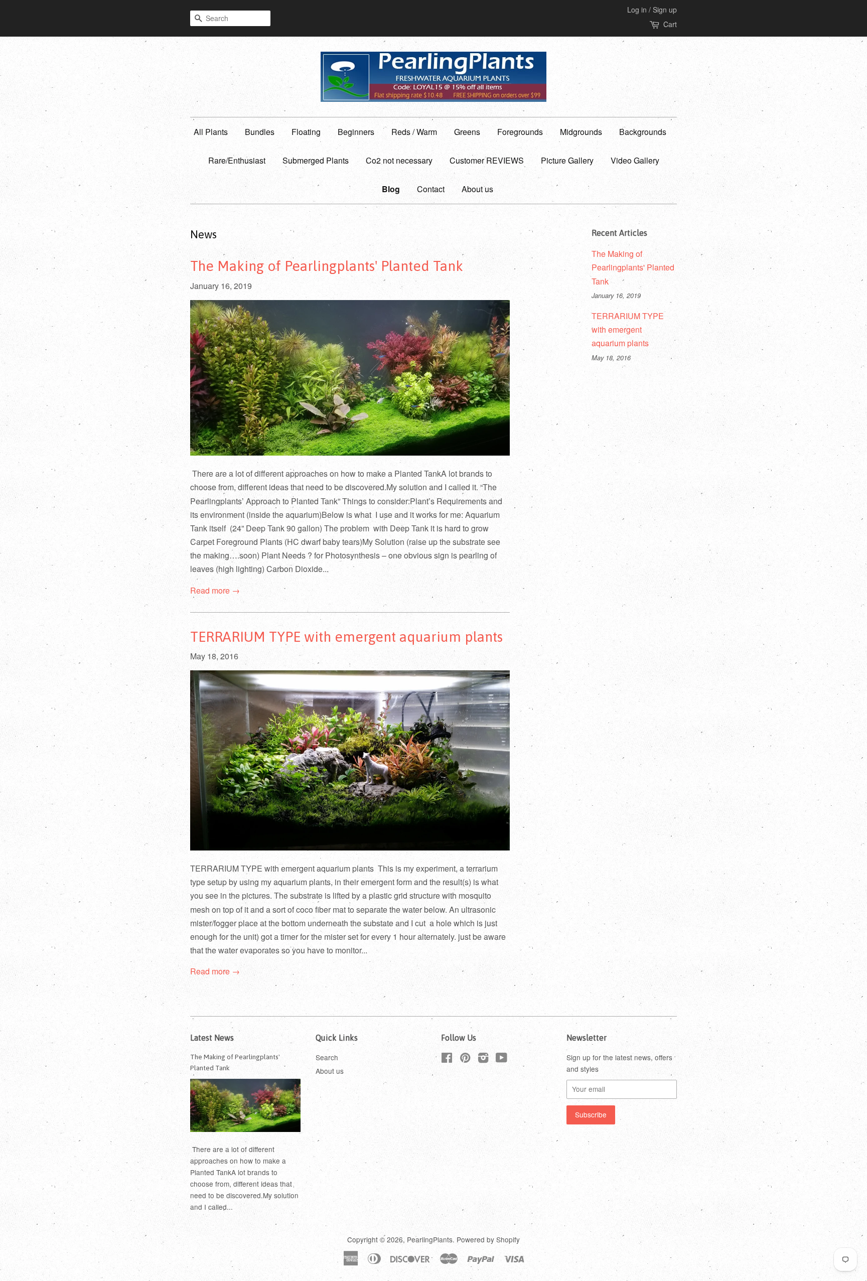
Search (327, 1057)
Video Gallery (635, 160)
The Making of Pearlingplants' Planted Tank (326, 266)
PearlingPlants (430, 1239)
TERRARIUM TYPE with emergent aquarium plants (346, 637)
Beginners (356, 131)
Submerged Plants (315, 160)
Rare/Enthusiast (236, 160)
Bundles (259, 131)
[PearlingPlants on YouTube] (501, 1059)
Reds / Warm (414, 131)
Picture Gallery (567, 160)
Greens (467, 131)
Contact (431, 189)
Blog (391, 189)
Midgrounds (581, 131)
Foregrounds (520, 131)
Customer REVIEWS (487, 160)
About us (477, 189)
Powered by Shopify (488, 1239)
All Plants (211, 131)
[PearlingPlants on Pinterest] (465, 1059)
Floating (306, 131)
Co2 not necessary (399, 160)
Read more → (215, 590)
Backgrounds (642, 131)
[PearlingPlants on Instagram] (483, 1059)
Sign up (665, 10)
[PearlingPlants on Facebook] (447, 1059)
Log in (637, 10)
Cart (670, 24)
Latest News (212, 1037)
